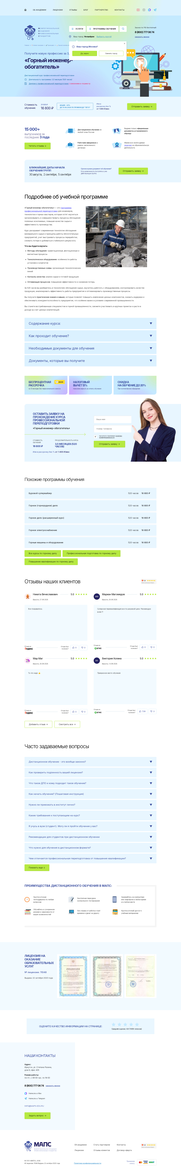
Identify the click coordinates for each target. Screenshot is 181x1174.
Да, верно (85, 53)
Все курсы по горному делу (43, 553)
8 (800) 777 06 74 (144, 32)
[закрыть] (124, 43)
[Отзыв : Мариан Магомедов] (98, 647)
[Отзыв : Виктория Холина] (98, 712)
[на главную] (25, 10)
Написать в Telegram (37, 1098)
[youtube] (138, 10)
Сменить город (111, 53)
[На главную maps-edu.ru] (42, 32)
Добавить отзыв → (38, 724)
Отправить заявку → (141, 106)
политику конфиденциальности (110, 436)
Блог (85, 10)
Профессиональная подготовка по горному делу (91, 553)
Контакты (119, 10)
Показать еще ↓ (37, 867)
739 (143, 711)
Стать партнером (102, 1145)
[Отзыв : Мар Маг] (29, 712)
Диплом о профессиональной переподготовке (48, 84)
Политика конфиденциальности (87, 1163)
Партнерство (101, 10)
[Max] (149, 10)
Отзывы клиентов (102, 1150)
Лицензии (58, 10)
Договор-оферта (124, 1150)
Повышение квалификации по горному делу (51, 561)
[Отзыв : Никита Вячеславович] (29, 648)
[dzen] (144, 10)
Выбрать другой (104, 37)
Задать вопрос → (37, 1115)
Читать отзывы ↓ (37, 146)
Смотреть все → (67, 724)
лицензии (128, 145)
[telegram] (155, 10)
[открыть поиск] (123, 29)
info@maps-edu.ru (34, 1106)
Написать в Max (35, 1093)
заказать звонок (142, 37)
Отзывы (73, 10)
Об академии (39, 10)
